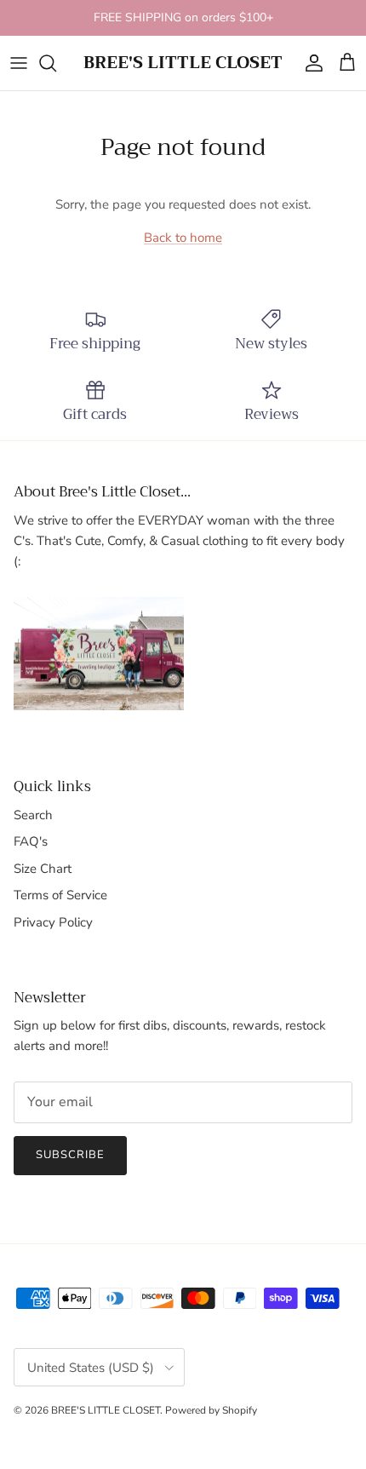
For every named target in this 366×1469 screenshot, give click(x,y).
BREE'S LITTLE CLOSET (105, 1410)
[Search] (56, 63)
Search (33, 814)
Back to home (183, 237)
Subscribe (70, 1154)
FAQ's (31, 841)
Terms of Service (60, 895)
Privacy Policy (53, 922)
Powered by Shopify (211, 1410)
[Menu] (18, 63)
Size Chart (42, 868)
